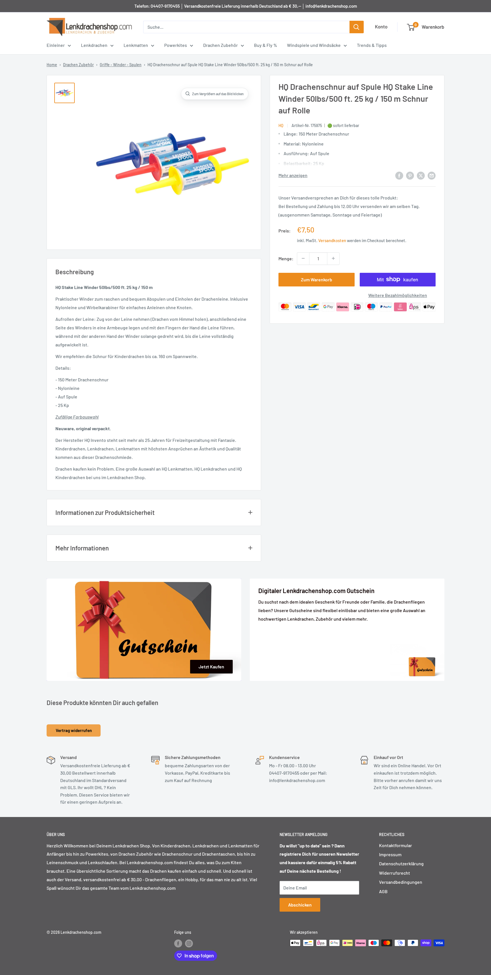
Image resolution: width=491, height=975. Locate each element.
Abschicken (300, 904)
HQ (280, 125)
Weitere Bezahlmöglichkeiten (397, 295)
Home (52, 64)
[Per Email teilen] (432, 175)
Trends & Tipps (372, 45)
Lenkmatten (136, 45)
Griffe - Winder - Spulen (121, 64)
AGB (383, 891)
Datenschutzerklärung (401, 863)
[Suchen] (356, 27)
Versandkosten (332, 240)
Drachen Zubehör (220, 45)
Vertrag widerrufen (74, 730)
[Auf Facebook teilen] (399, 175)
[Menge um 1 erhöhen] (333, 258)
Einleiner (56, 45)
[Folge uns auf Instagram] (189, 943)
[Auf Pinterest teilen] (410, 175)
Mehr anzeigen (292, 175)
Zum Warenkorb (316, 279)
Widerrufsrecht (394, 873)
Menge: (286, 258)
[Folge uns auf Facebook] (178, 943)
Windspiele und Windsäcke (314, 45)
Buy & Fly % (265, 45)
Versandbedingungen (400, 882)
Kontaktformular (395, 845)
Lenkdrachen (94, 45)
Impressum (390, 854)
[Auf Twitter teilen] (421, 175)
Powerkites (175, 45)
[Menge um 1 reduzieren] (303, 258)
